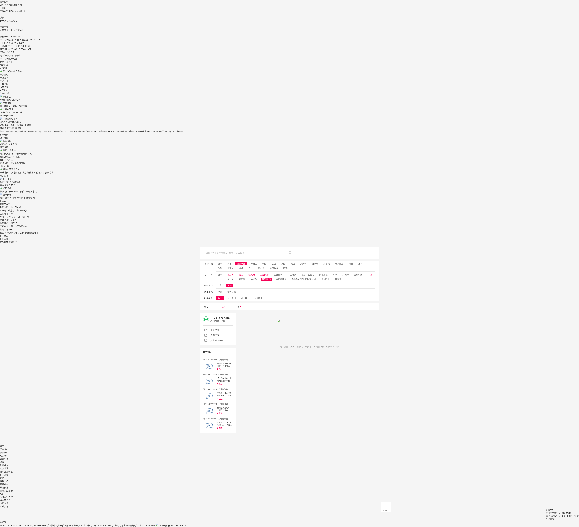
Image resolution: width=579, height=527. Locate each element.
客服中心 (4, 481)
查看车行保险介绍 (8, 143)
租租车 (3, 61)
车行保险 (7, 140)
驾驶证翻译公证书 (159, 131)
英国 (283, 263)
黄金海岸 (264, 274)
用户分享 (4, 175)
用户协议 (4, 468)
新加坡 (261, 268)
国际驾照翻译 (6, 115)
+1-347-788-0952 (21, 45)
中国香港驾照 (131, 131)
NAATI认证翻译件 (116, 131)
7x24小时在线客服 (8, 58)
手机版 (3, 7)
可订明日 (245, 297)
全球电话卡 (8, 109)
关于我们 (4, 449)
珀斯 (335, 274)
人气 (224, 306)
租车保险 (4, 134)
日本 (250, 268)
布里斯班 (292, 274)
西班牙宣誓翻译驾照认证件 (60, 131)
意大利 (303, 263)
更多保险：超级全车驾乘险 (12, 162)
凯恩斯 (251, 274)
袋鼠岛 (254, 279)
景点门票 (7, 96)
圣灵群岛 (278, 274)
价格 (237, 306)
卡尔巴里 (325, 279)
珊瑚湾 (338, 279)
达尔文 (230, 279)
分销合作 (4, 503)
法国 (32, 197)
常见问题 (4, 487)
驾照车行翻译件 (175, 131)
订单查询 (4, 4)
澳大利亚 (9, 191)
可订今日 (231, 297)
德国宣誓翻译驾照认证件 (11, 131)
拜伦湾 (345, 274)
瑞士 (351, 263)
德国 (28, 191)
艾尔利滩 (358, 274)
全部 (220, 263)
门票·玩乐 (4, 93)
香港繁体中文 (19, 29)
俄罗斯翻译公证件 (82, 131)
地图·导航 (4, 166)
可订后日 (259, 297)
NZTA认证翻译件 (99, 131)
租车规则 (4, 474)
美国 (2, 191)
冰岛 (360, 263)
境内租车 (4, 64)
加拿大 (33, 191)
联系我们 (4, 452)
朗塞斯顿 (266, 279)
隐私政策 (4, 465)
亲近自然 (231, 291)
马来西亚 (339, 263)
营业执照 (88, 525)
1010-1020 (18, 42)
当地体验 (7, 102)
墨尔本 (230, 274)
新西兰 (22, 191)
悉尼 (241, 274)
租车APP (4, 200)
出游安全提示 (6, 490)
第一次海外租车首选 (12, 71)
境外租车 (10, 61)
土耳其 (230, 268)
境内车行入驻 (6, 500)
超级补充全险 (9, 150)
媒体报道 (4, 458)
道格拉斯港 (281, 279)
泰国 (16, 191)
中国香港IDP (144, 131)
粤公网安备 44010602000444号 (175, 525)
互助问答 (7, 194)
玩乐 (229, 285)
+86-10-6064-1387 (22, 48)
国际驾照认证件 (10, 118)
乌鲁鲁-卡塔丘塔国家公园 (304, 279)
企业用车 (4, 506)
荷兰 (220, 268)
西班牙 (315, 263)
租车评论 (7, 178)
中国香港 (274, 268)
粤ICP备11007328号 (103, 525)
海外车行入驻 (6, 496)
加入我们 (4, 455)
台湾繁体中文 (6, 29)
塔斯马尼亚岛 (307, 274)
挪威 (241, 268)
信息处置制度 (6, 471)
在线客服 (550, 519)
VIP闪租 (4, 67)
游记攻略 (7, 188)
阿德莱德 (323, 274)
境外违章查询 (15, 4)
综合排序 (208, 306)
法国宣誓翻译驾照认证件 (35, 131)
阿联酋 (286, 268)
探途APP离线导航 (11, 169)
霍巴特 (242, 279)
